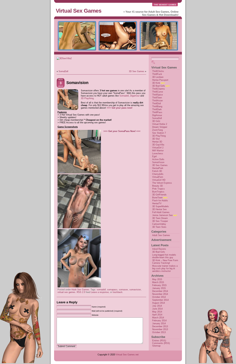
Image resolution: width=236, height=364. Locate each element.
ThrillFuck (157, 74)
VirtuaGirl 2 (157, 147)
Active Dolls (158, 159)
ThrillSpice (157, 94)
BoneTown (157, 197)
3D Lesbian (157, 77)
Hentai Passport (160, 80)
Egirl (154, 156)
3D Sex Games (136, 71)
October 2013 (159, 332)
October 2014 (159, 297)
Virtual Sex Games (78, 11)
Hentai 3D (157, 141)
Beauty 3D (157, 186)
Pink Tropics (158, 188)
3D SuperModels (160, 206)
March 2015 (158, 282)
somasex (123, 289)
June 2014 (157, 308)
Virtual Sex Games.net (127, 354)
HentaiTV (157, 203)
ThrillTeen (157, 97)
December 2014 (160, 291)
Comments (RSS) (161, 343)
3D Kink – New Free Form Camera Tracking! (165, 261)
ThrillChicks (158, 71)
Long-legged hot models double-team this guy (164, 256)
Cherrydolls (157, 174)
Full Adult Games (160, 212)
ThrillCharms (158, 88)
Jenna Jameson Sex (162, 215)
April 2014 (157, 314)
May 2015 (157, 279)
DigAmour (157, 115)
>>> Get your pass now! (119, 108)
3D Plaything (87, 98)
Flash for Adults (160, 200)
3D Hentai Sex (159, 209)
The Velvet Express (162, 183)
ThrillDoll (156, 103)
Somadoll (124, 95)
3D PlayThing (159, 136)
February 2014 (159, 320)
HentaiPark (157, 168)
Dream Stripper (159, 127)
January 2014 (159, 323)
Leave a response (100, 292)
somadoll (101, 289)
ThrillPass (157, 112)
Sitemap (156, 345)
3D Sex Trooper (160, 221)
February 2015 (159, 285)
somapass (112, 289)
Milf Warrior (158, 150)
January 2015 (159, 288)
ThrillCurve (157, 91)
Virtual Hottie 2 (159, 124)
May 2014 (157, 311)
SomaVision (158, 162)
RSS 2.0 (81, 292)
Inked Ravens (159, 249)
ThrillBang (157, 106)
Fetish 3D (157, 171)
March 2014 (158, 317)
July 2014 (157, 306)
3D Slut (156, 138)
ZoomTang (157, 130)
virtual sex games (66, 292)
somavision (135, 289)
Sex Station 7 (159, 133)
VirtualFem (157, 177)
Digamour (135, 95)
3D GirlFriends (159, 194)
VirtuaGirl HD (158, 180)
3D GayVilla (158, 144)
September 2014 (160, 300)
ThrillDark (157, 109)
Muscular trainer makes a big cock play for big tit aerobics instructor (165, 268)
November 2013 (160, 329)
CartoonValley (159, 224)
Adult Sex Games (80, 289)
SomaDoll (63, 71)
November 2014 (160, 294)
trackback (117, 292)
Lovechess (157, 153)
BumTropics (158, 191)
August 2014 (158, 303)
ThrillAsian (157, 100)
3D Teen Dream (160, 218)
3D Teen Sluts (159, 227)
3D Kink (156, 83)
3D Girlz (156, 121)
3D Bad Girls (158, 86)
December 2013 (160, 326)
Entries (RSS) (159, 340)
